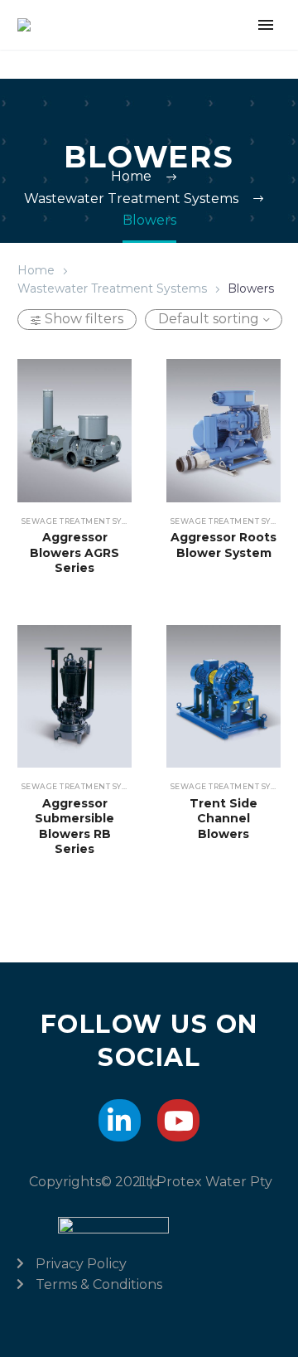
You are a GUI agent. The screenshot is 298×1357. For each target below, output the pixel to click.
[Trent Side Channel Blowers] (223, 696)
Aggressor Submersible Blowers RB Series (74, 826)
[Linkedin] (120, 1120)
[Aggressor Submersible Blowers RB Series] (74, 696)
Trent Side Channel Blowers (223, 818)
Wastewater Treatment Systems (112, 288)
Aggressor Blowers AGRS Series (74, 552)
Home (36, 270)
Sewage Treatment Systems (85, 521)
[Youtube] (178, 1120)
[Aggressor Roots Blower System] (223, 430)
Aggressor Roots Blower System (223, 545)
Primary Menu (266, 24)
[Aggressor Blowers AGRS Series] (74, 430)
